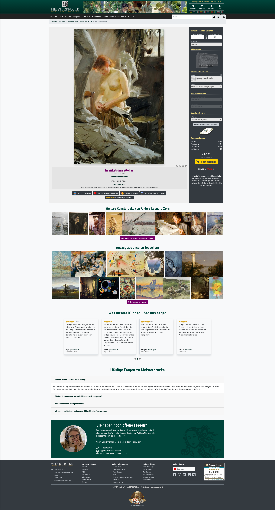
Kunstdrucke (58, 16)
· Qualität (114, 475)
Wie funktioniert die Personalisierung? (70, 379)
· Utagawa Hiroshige (148, 477)
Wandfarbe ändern (131, 193)
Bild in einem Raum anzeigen (154, 193)
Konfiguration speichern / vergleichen (207, 124)
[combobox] (206, 44)
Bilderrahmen (97, 16)
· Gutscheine (115, 480)
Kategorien (77, 16)
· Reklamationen (86, 480)
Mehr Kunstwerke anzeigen (137, 302)
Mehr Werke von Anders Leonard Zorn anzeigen (137, 238)
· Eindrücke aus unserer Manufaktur (122, 477)
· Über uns (84, 482)
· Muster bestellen (117, 482)
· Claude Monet (147, 469)
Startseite (54, 22)
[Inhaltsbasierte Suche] (218, 16)
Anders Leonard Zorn (86, 22)
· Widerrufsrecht (86, 477)
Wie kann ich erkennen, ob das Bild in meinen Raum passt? (78, 396)
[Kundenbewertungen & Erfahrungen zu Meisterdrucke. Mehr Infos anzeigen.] (214, 471)
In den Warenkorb (207, 162)
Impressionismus (72, 22)
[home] (51, 16)
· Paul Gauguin (147, 472)
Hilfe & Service (120, 16)
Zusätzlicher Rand (195, 41)
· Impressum (85, 469)
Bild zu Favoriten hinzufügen (107, 193)
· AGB (83, 472)
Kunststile (86, 16)
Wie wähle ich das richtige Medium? (69, 404)
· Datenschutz (86, 475)
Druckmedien (109, 16)
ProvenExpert (77, 350)
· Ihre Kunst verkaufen (118, 469)
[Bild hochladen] (223, 16)
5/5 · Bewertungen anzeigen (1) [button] (123, 197)
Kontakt (131, 16)
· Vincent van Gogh (148, 467)
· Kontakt (84, 467)
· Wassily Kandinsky (148, 475)
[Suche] (214, 16)
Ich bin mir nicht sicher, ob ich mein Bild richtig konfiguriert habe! (81, 411)
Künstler (68, 16)
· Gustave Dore (147, 480)
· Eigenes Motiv (116, 467)
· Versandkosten (117, 472)
